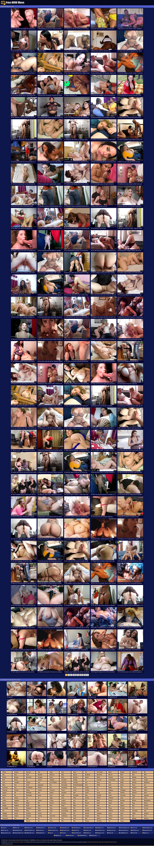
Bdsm (15, 774)
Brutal (121, 777)
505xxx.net (16, 827)
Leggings (16, 800)
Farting (86, 787)
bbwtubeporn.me (148, 827)
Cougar (122, 779)
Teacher (110, 815)
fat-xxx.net (134, 827)
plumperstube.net (89, 827)
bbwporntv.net (111, 830)
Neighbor (16, 805)
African (4, 772)
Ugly (86, 818)
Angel (51, 772)
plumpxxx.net (52, 827)
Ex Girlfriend (29, 787)
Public (39, 810)
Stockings (4, 815)
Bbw (3, 774)
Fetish (145, 787)
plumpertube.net (124, 830)
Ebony (133, 785)
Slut (51, 813)
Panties (16, 808)
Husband (99, 795)
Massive (134, 800)
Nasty (133, 803)
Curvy (98, 782)
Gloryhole (63, 792)
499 (78, 674)
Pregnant (16, 810)
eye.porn (4, 827)
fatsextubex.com (100, 830)
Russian (122, 810)
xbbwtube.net (41, 832)
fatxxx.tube (134, 832)
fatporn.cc (146, 832)
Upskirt (98, 818)
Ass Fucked (100, 772)
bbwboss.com (29, 827)
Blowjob (16, 777)
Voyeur (122, 818)
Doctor (27, 785)
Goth (74, 792)
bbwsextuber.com (30, 830)
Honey (39, 795)
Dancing (134, 782)
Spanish (87, 813)
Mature (4, 803)
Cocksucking (112, 779)
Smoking (63, 813)
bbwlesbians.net (18, 830)
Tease (121, 815)
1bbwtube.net (135, 830)
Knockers (111, 797)
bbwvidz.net (41, 830)
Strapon (16, 815)
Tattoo (98, 815)
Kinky (74, 797)
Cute (110, 782)
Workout (87, 821)
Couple (134, 779)
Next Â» (86, 674)
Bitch (133, 774)
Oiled (86, 805)
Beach (27, 774)
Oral (110, 805)
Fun (98, 790)
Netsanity (106, 842)
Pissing (99, 808)
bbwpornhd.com (148, 830)
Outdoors (146, 805)
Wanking (146, 818)
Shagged (4, 813)
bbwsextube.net (77, 832)
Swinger (87, 815)
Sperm (110, 813)
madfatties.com (124, 832)
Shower (40, 813)
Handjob (122, 792)
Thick (145, 815)
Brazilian (75, 777)
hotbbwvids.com (30, 832)
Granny (87, 792)
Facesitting (64, 787)
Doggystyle (40, 785)
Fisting (27, 790)
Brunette (111, 777)
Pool (133, 808)
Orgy (133, 805)
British (98, 777)
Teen (133, 815)
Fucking (87, 790)
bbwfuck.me (88, 832)
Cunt (86, 782)
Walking (134, 818)
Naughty (4, 805)
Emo (145, 785)
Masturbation (147, 800)
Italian (133, 795)
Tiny (15, 818)
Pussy (51, 810)
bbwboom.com (100, 832)
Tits (39, 818)
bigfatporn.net (99, 827)
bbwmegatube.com (125, 827)
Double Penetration (78, 785)
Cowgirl (146, 779)
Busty (145, 777)
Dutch (110, 785)
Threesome (5, 818)
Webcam (28, 821)
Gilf (15, 792)
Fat (97, 787)
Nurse (51, 805)
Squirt (121, 813)
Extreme (40, 787)
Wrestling (99, 821)
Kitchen (99, 797)
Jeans (3, 797)
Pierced (87, 808)
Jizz (27, 797)
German (134, 790)
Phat (74, 808)
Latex (133, 797)
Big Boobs (87, 774)
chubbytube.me (82, 835)
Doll (51, 785)
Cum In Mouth (53, 782)
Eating (122, 785)
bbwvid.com (94, 835)
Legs (27, 800)
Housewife (75, 795)
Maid (86, 800)
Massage (122, 800)
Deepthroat (146, 782)
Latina (145, 797)
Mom (74, 803)
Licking (51, 800)
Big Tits (110, 774)
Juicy (62, 797)
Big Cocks (99, 774)
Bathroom (134, 772)
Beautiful (40, 774)
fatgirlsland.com (65, 830)
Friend (74, 790)
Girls (39, 792)
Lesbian (40, 800)
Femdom (134, 787)
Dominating (64, 785)
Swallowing (64, 815)
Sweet (74, 815)
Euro (15, 787)
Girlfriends (28, 792)
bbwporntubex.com (19, 832)
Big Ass (75, 774)
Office (74, 805)
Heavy (145, 792)
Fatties (110, 787)
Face (51, 787)
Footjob (40, 790)
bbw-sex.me (5, 830)
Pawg (51, 808)
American (28, 772)
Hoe (15, 795)
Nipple (27, 805)
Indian (110, 795)
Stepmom (146, 813)
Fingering (4, 790)
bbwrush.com (70, 835)
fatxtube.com (88, 830)
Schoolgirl (134, 810)
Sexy (145, 810)
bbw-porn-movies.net (63, 833)
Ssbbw (133, 813)
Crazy (3, 782)
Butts (3, 779)
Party (39, 808)
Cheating (52, 779)
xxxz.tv (51, 832)
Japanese (146, 795)
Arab (62, 772)
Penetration (64, 808)
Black (145, 774)
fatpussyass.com (6, 832)
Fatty (121, 787)
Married (110, 800)
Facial (74, 787)
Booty (62, 777)
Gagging (111, 790)
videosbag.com (77, 827)
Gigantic (4, 792)
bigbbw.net (58, 835)
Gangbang (122, 790)
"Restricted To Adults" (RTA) (20, 842)
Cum (39, 782)
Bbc (145, 772)
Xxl (109, 821)
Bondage (40, 777)
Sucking (40, 815)
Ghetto (145, 790)
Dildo (3, 785)
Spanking (99, 813)
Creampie (16, 782)
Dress (86, 785)
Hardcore (134, 792)
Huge (86, 795)
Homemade (29, 795)
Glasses (51, 792)
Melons (16, 803)
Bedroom (52, 774)
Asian (74, 772)
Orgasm (122, 805)
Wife (62, 821)
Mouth (98, 803)
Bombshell (28, 777)
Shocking (28, 813)
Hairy (110, 792)
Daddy (121, 782)
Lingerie (63, 800)
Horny (51, 795)
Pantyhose (28, 808)
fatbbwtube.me (41, 827)
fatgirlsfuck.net (112, 827)
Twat (62, 818)
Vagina (110, 818)
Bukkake (134, 777)
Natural (145, 803)
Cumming (63, 782)
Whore (51, 821)
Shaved (16, 813)
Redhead (87, 810)
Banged (122, 772)
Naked (121, 803)
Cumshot (75, 782)
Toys (51, 818)
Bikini (121, 774)
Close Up (99, 779)
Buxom (16, 779)
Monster (87, 803)
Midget (27, 803)
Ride (98, 810)
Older (98, 805)
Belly (62, 774)
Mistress (52, 803)
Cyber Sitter (101, 842)
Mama (98, 800)
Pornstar (146, 808)
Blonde (4, 777)
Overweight (5, 808)
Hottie (62, 795)
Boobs (51, 777)
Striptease (28, 815)
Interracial (122, 795)
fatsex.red (110, 832)
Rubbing (111, 810)
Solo (74, 813)
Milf (39, 803)
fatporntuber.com (53, 830)
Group (98, 792)
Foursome (52, 790)
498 (74, 674)
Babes (110, 772)
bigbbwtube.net (65, 827)
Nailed (110, 803)
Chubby (75, 779)
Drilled (98, 785)
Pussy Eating (64, 810)
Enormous (5, 787)
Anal (39, 772)
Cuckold (28, 782)
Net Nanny (96, 842)
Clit (86, 779)
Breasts (87, 777)
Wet (39, 821)
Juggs (51, 797)
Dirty (15, 785)
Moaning (63, 803)
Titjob (27, 818)
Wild (74, 821)
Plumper (122, 808)
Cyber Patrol (90, 842)
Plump (110, 808)
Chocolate (63, 779)
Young (122, 821)
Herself (4, 795)
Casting (40, 779)
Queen (74, 810)
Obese (62, 805)
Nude (39, 805)
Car (27, 779)
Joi (38, 797)
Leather (4, 800)
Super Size (52, 815)
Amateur (16, 772)
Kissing (87, 797)
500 (81, 674)
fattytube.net (76, 830)
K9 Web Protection (113, 842)
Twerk (74, 818)
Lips (74, 800)
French (63, 790)
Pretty (27, 810)
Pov (3, 810)
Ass (86, 772)
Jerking (16, 797)
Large (121, 797)
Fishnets (16, 790)
